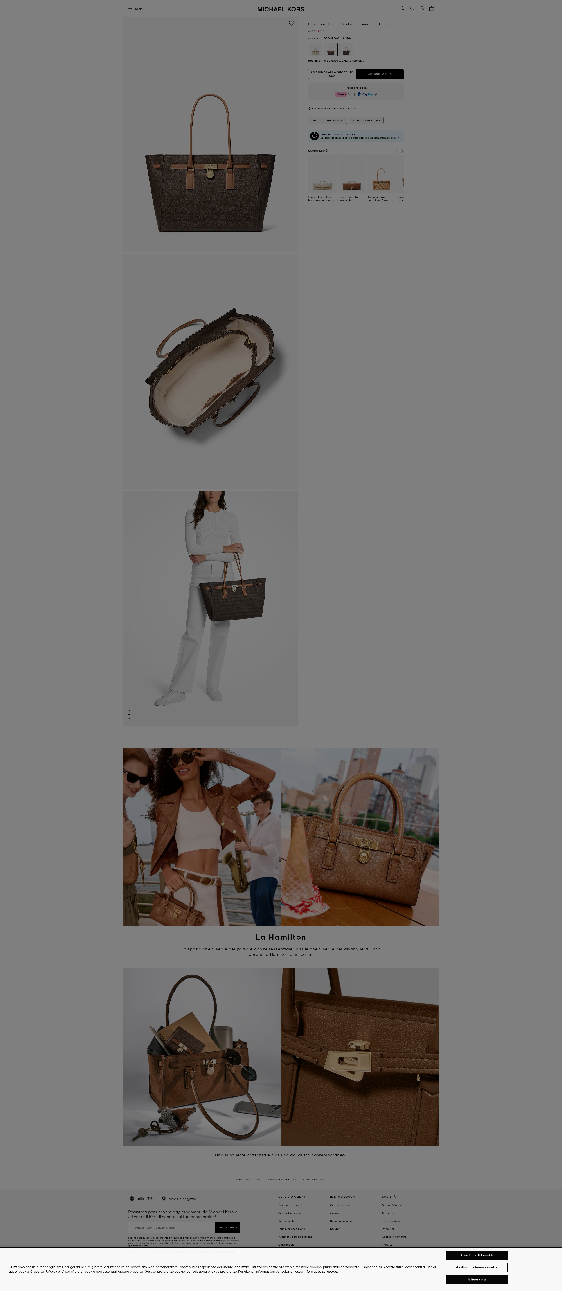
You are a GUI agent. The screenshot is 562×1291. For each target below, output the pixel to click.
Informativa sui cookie (320, 1271)
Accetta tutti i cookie (477, 1255)
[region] (281, 1269)
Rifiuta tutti (477, 1279)
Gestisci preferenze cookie (476, 1267)
